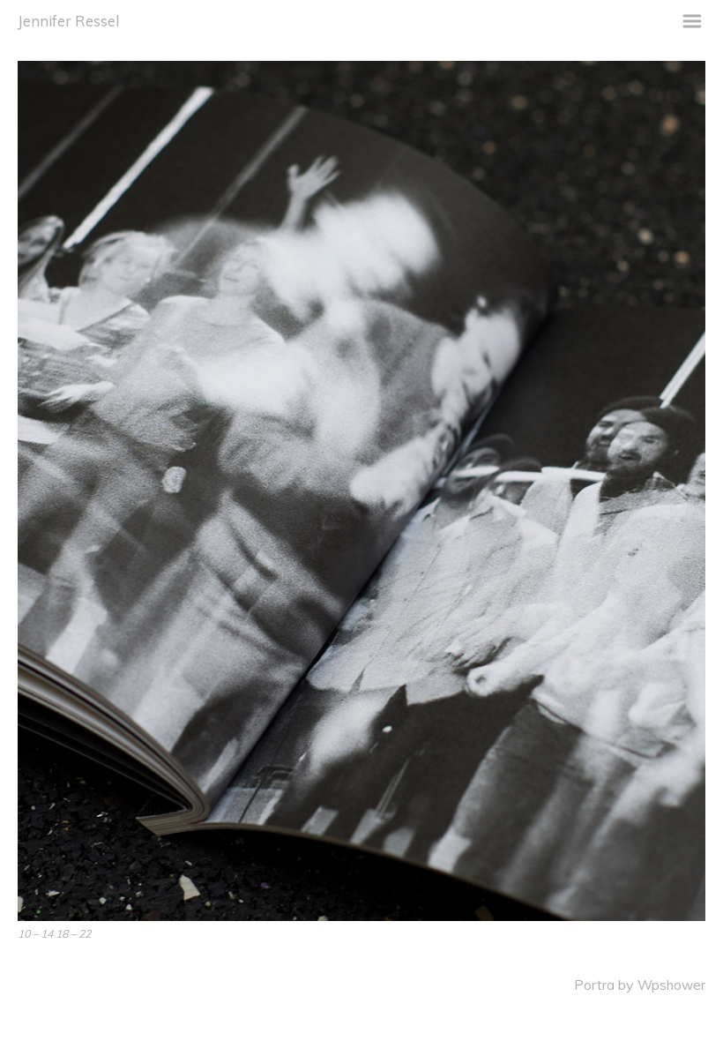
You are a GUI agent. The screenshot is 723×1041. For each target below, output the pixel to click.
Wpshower (671, 985)
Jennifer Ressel (68, 20)
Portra (594, 985)
